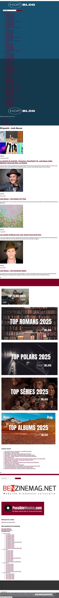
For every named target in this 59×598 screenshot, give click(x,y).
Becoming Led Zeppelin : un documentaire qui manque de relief (19, 468)
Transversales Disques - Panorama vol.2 (14, 464)
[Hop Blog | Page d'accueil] (18, 8)
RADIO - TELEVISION (8, 124)
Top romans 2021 (10, 56)
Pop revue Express (6, 528)
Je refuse (42, 594)
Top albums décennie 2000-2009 (14, 27)
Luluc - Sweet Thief (9, 457)
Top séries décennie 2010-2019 (13, 50)
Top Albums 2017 (10, 23)
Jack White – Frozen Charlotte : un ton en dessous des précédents (20, 456)
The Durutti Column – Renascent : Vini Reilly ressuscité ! (18, 451)
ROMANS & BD (6, 123)
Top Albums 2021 (10, 17)
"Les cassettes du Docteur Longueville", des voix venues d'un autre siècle (22, 466)
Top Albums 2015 (10, 26)
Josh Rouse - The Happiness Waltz (13, 271)
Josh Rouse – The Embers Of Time (13, 199)
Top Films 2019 (9, 36)
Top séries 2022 (9, 45)
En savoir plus (49, 594)
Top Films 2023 (9, 31)
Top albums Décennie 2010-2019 (14, 21)
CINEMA (5, 121)
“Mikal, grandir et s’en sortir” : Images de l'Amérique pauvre (18, 460)
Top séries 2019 (9, 49)
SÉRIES (4, 122)
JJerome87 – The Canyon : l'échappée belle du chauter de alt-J (19, 455)
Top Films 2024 (9, 30)
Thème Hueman (22, 581)
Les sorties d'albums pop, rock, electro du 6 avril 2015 (20, 235)
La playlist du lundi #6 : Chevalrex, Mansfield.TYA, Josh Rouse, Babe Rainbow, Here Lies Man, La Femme (26, 162)
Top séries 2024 (9, 43)
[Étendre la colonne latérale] (0, 277)
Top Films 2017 (9, 39)
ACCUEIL (5, 118)
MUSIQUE (5, 120)
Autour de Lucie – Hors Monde (11, 463)
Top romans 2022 (10, 55)
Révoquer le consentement (8, 522)
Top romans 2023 (10, 54)
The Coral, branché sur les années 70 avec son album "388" (18, 467)
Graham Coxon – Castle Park (11, 461)
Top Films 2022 (9, 32)
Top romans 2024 (10, 53)
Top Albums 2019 (10, 20)
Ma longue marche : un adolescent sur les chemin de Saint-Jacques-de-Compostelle (24, 458)
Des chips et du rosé (6, 530)
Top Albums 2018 (10, 22)
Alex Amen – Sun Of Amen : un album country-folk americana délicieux (21, 462)
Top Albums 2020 (10, 19)
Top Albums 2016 (10, 25)
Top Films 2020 (9, 34)
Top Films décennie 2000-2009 (13, 41)
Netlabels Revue (5, 531)
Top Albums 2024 (10, 14)
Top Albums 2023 (10, 15)
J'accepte (37, 594)
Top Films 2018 (9, 38)
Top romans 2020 (10, 58)
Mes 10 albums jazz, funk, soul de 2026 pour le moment (17, 453)
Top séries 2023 (9, 44)
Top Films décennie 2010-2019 (13, 37)
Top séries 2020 (9, 48)
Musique (2, 155)
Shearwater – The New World (11, 452)
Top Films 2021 (9, 33)
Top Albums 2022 (10, 16)
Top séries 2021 (9, 47)
